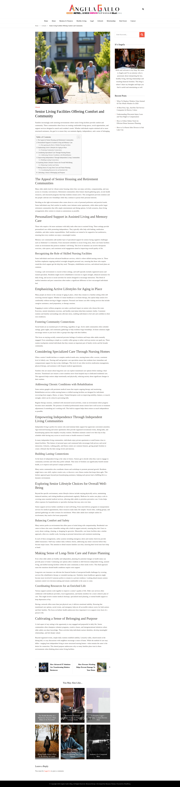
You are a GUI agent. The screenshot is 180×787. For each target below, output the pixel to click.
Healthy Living (81, 21)
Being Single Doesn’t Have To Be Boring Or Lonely (47, 755)
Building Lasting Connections (50, 160)
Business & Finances (66, 21)
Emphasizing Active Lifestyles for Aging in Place (52, 147)
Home (46, 21)
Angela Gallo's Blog (66, 784)
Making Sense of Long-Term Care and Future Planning (54, 167)
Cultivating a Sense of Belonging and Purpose (51, 172)
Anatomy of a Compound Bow (98, 755)
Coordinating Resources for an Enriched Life (54, 170)
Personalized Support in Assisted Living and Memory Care (55, 142)
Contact (133, 21)
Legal (92, 21)
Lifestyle (100, 21)
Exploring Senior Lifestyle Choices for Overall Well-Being (55, 162)
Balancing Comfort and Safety (50, 165)
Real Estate (123, 21)
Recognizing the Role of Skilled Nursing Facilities (55, 145)
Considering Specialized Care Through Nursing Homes (54, 152)
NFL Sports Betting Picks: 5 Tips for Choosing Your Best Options (72, 754)
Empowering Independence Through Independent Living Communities (59, 157)
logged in (47, 771)
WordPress (127, 784)
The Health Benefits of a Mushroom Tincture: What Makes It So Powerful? (47, 718)
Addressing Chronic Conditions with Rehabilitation (56, 155)
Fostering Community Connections (51, 150)
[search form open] (143, 9)
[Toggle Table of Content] (77, 137)
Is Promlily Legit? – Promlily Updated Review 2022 (98, 718)
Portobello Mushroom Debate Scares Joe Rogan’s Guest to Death (72, 718)
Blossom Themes (111, 784)
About (54, 21)
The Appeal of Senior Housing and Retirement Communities (55, 140)
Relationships (111, 21)
